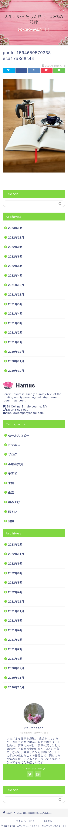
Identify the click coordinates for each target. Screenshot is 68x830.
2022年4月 (15, 275)
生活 (11, 492)
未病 (11, 483)
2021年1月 (15, 342)
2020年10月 (16, 370)
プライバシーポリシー (26, 821)
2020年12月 (16, 351)
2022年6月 (15, 256)
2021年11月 (16, 294)
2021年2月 (15, 332)
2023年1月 (15, 228)
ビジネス (14, 444)
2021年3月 (15, 323)
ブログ (12, 454)
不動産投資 (15, 464)
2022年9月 (15, 247)
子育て (12, 473)
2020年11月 (16, 361)
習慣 (11, 521)
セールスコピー (18, 435)
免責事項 (48, 821)
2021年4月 (15, 313)
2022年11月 (16, 237)
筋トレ (12, 511)
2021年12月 (16, 285)
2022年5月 (15, 266)
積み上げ (14, 502)
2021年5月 (15, 304)
